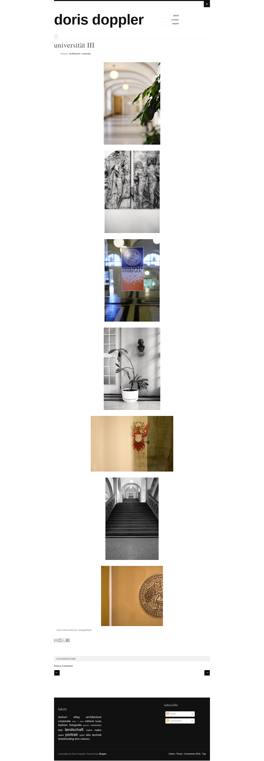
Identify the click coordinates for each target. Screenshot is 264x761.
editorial (89, 721)
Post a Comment (63, 666)
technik (96, 734)
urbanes (85, 739)
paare (61, 735)
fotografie (75, 725)
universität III (74, 45)
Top (204, 754)
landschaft (74, 729)
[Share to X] (64, 640)
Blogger (102, 754)
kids (60, 730)
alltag (76, 717)
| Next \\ (207, 673)
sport (82, 735)
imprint (175, 23)
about (176, 15)
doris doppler (99, 20)
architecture (74, 53)
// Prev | (57, 673)
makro (89, 730)
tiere (77, 739)
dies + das (78, 721)
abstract (62, 717)
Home (172, 754)
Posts (172, 713)
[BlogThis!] (60, 640)
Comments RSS (192, 754)
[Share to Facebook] (68, 640)
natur (98, 730)
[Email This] (56, 640)
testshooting (66, 738)
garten (86, 725)
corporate (86, 53)
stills (88, 735)
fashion (63, 725)
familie (98, 721)
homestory (96, 725)
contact (175, 19)
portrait (71, 734)
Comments (175, 720)
